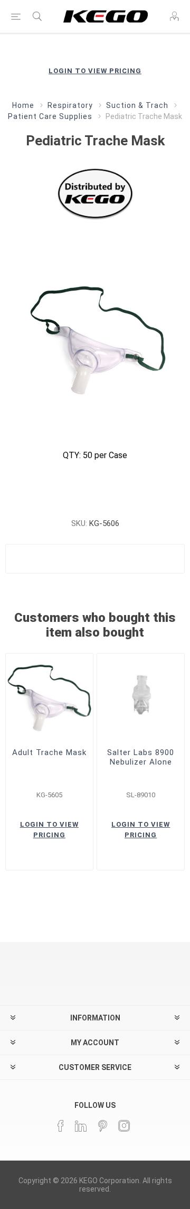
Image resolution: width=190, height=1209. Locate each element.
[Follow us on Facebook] (61, 1125)
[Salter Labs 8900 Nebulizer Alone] (140, 696)
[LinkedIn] (81, 1125)
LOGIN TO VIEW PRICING (95, 71)
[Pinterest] (102, 1125)
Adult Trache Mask (49, 752)
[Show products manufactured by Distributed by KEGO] (95, 192)
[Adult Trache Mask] (49, 696)
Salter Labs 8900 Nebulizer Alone (140, 757)
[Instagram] (124, 1125)
